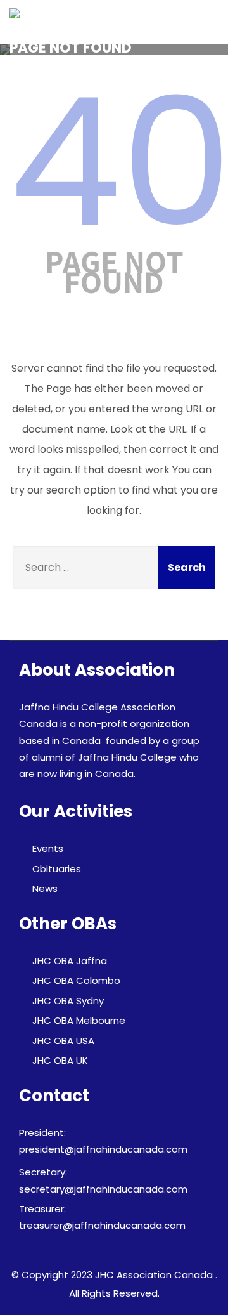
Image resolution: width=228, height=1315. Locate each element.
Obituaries (56, 868)
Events (47, 848)
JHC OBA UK (60, 1060)
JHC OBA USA (63, 1040)
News (45, 888)
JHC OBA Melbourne (78, 1020)
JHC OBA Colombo (76, 980)
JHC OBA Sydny (68, 1000)
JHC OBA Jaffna (69, 960)
